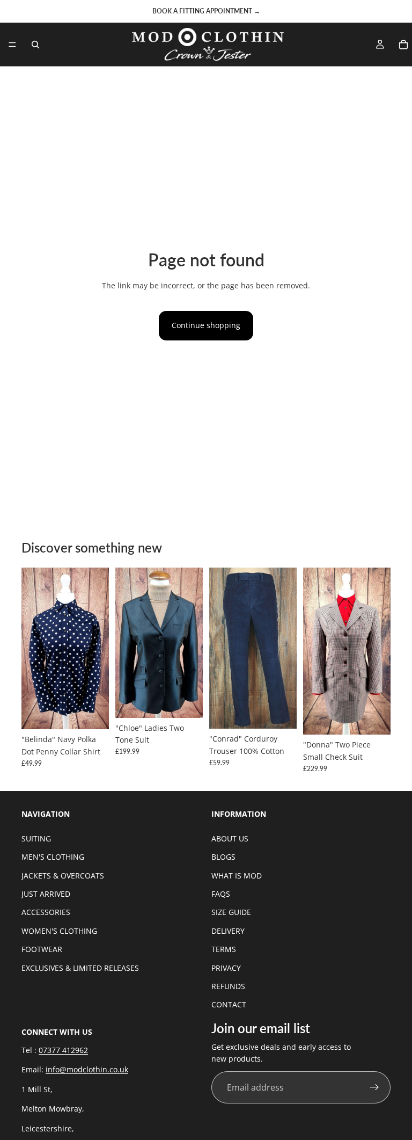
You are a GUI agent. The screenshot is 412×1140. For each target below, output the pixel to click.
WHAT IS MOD (236, 875)
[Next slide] (97, 648)
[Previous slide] (33, 648)
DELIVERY (228, 931)
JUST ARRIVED (45, 894)
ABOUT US (229, 838)
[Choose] (92, 713)
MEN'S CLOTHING (52, 857)
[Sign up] (374, 1088)
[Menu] (12, 44)
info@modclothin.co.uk (87, 1070)
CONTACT (228, 1004)
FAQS (220, 894)
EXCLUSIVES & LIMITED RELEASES (80, 968)
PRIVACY (226, 968)
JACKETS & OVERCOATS (62, 875)
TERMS (223, 949)
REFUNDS (228, 986)
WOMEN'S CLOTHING (59, 931)
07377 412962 (63, 1050)
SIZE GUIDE (231, 912)
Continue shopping (206, 325)
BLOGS (223, 857)
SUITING (36, 838)
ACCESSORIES (45, 912)
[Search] (35, 44)
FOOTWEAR (41, 949)
